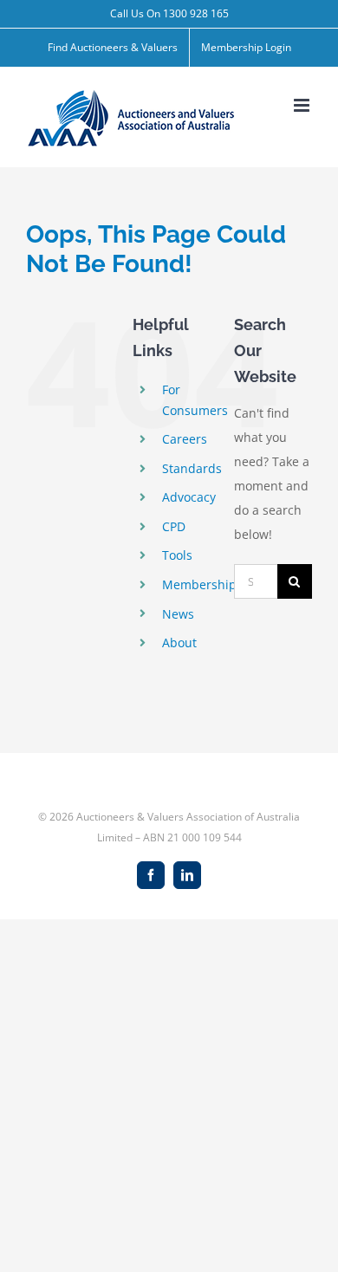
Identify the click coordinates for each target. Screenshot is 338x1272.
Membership (199, 584)
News (178, 614)
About (179, 642)
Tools (177, 555)
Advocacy (189, 497)
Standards (192, 468)
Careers (184, 439)
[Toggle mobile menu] (303, 105)
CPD (173, 526)
